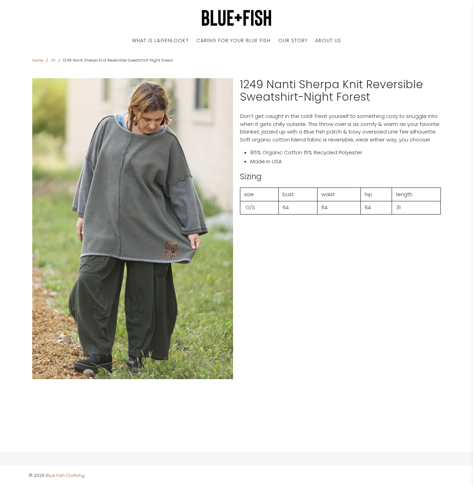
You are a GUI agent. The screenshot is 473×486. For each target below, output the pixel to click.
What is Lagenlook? (160, 40)
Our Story (292, 40)
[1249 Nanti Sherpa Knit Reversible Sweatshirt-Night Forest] (132, 228)
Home (37, 60)
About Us (328, 40)
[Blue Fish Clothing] (236, 17)
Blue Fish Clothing (65, 475)
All (53, 60)
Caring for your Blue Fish (233, 40)
